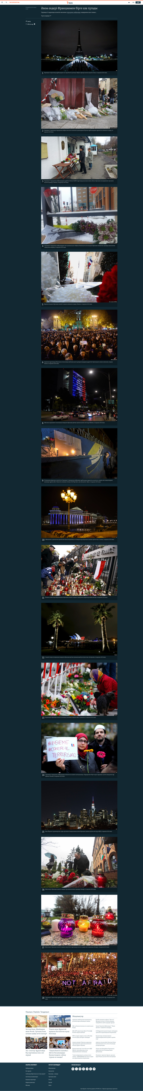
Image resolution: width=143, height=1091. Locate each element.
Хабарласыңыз (29, 1068)
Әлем (50, 1085)
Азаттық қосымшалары (32, 1076)
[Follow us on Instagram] (83, 1068)
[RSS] (90, 1068)
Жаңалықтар (52, 1068)
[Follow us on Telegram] (87, 1068)
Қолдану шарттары (31, 1079)
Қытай (50, 1082)
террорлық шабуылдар (73, 12)
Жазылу (28, 1085)
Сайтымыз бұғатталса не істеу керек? (35, 1074)
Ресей (50, 1079)
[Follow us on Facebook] (73, 1068)
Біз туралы (28, 1071)
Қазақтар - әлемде (53, 1074)
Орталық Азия (52, 1076)
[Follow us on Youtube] (80, 1068)
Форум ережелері (30, 1082)
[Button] (28, 21)
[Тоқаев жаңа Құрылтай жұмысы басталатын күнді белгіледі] (60, 1021)
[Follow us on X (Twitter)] (76, 1068)
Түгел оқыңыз (45, 16)
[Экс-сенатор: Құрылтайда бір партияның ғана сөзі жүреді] (36, 1043)
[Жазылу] (94, 1068)
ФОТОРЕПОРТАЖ (14, 2)
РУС (133, 2)
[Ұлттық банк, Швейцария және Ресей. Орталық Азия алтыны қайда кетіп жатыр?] (36, 1021)
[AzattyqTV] (129, 2)
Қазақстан (51, 1071)
